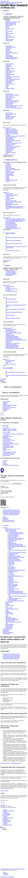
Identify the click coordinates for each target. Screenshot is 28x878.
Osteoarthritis (11, 579)
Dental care (8, 73)
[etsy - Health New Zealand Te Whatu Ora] (14, 862)
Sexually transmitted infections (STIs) (13, 621)
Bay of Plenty (8, 164)
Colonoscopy (8, 65)
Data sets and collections (11, 329)
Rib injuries (10, 583)
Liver (7, 614)
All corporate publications (11, 298)
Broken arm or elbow (12, 537)
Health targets (6, 285)
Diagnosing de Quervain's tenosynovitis (11, 512)
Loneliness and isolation (11, 152)
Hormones (8, 611)
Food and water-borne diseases (12, 608)
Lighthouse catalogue (10, 335)
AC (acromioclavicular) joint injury (15, 532)
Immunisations (6, 17)
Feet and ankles (9, 31)
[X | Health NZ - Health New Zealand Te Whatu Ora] (1, 867)
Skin (7, 38)
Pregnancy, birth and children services (13, 142)
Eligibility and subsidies (21, 162)
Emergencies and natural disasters (13, 76)
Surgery (7, 54)
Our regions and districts (11, 273)
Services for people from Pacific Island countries (16, 220)
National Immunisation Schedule (12, 100)
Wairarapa (8, 178)
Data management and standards (12, 337)
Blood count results (10, 63)
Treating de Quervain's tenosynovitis (10, 514)
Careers (12, 2)
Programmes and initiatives (11, 271)
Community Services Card (11, 225)
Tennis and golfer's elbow (13, 588)
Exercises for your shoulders (14, 559)
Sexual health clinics (10, 198)
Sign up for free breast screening (12, 94)
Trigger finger (11, 590)
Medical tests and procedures (12, 57)
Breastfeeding (8, 141)
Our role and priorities (10, 270)
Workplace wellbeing (10, 88)
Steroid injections (4, 790)
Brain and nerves (9, 25)
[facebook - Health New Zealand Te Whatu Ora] (1, 831)
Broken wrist (11, 547)
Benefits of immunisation (11, 106)
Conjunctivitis (8, 51)
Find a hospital (6, 162)
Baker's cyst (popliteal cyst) (14, 535)
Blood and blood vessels (11, 22)
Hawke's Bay (8, 167)
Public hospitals (9, 193)
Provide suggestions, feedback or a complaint (15, 348)
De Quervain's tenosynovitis (14, 555)
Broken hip (10, 541)
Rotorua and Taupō (10, 173)
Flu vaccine (8, 115)
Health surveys (9, 334)
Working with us (9, 275)
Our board (8, 287)
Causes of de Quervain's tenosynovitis (11, 509)
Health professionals (18, 2)
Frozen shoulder (11, 563)
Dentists (7, 197)
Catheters (8, 69)
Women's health (9, 40)
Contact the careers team (11, 364)
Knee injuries (11, 572)
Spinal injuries (11, 587)
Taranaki (7, 176)
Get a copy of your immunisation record (14, 107)
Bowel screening (9, 96)
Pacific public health (10, 80)
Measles (7, 50)
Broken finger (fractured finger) (14, 539)
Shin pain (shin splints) (13, 585)
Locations (5, 822)
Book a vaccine (9, 104)
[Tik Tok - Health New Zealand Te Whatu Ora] (1, 865)
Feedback (5, 192)
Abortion (7, 67)
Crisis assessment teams (10, 147)
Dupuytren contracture (13, 558)
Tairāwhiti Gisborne (10, 175)
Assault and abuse (9, 150)
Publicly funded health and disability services (15, 218)
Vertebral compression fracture (14, 598)
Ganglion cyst (11, 564)
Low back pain (11, 574)
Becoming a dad (9, 145)
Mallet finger (11, 577)
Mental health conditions (11, 618)
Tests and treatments (13, 16)
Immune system (9, 612)
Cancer (7, 26)
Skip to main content (5, 1)
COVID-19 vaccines (10, 117)
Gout (9, 565)
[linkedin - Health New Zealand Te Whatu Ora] (1, 834)
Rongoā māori (9, 55)
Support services (9, 203)
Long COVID (9, 48)
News (4, 297)
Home (4, 516)
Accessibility (5, 873)
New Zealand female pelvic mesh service (14, 206)
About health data (9, 330)
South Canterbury (9, 174)
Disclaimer (5, 823)
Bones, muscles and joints (11, 24)
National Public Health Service (12, 204)
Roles (7, 362)
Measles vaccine (9, 93)
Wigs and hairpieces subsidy (11, 224)
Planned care (8, 205)
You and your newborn (10, 144)
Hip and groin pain (12, 567)
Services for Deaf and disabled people (13, 201)
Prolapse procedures (10, 68)
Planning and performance (11, 274)
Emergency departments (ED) (12, 194)
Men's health (8, 35)
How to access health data (11, 331)
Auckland (8, 163)
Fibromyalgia (11, 561)
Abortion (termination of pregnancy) (13, 140)
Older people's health (10, 37)
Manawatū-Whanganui (10, 168)
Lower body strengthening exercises (15, 576)
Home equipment (9, 56)
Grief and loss (8, 151)
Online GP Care (6, 260)
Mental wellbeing (7, 19)
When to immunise (9, 103)
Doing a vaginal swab (10, 97)
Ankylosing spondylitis (13, 534)
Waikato (7, 177)
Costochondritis (11, 554)
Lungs (7, 34)
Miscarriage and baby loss (11, 137)
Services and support (7, 824)
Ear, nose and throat (10, 28)
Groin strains (11, 566)
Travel (7, 86)
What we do (6, 267)
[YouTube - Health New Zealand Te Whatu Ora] (1, 864)
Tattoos (7, 85)
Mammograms (9, 66)
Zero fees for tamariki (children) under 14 (14, 221)
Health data (6, 269)
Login (3, 380)
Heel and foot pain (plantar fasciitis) (15, 545)
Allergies (7, 20)
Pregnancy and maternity (15, 17)
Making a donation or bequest (12, 346)
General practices (9, 195)
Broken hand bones (12, 540)
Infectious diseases (9, 33)
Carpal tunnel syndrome (13, 553)
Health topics (6, 10)
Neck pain (10, 578)
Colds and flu (8, 45)
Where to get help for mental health (13, 146)
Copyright (5, 874)
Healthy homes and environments (12, 79)
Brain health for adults (10, 70)
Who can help (6, 217)
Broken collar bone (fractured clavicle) (16, 538)
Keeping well (20, 16)
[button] (3, 802)
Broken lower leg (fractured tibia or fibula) (17, 546)
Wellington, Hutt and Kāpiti (11, 180)
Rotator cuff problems (12, 584)
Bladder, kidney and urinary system (13, 21)
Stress (7, 153)
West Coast (8, 181)
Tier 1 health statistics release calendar (13, 332)
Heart (7, 32)
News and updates (7, 814)
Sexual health (8, 82)
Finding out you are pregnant (12, 130)
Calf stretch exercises (12, 599)
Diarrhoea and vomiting (10, 46)
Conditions (6, 16)
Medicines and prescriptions (11, 52)
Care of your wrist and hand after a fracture (17, 552)
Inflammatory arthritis (12, 571)
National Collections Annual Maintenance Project (16, 339)
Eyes (7, 30)
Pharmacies (8, 199)
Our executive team (10, 286)
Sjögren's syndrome (12, 586)
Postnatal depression (10, 139)
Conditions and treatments (8, 810)
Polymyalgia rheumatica (13, 581)
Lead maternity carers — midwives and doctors (15, 135)
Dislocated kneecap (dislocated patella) (16, 557)
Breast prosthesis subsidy (11, 223)
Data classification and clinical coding (13, 338)
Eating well (8, 75)
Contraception (9, 98)
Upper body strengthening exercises (15, 592)
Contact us (11, 269)
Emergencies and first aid (11, 58)
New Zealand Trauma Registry (12, 336)
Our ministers (8, 290)
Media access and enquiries (11, 344)
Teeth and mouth (9, 625)
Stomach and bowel (10, 39)
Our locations (8, 361)
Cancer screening (9, 72)
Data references (9, 341)
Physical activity (9, 81)
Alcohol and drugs (9, 148)
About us (5, 261)
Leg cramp (10, 573)
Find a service (13, 162)
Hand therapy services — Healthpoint (11, 763)
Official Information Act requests (12, 345)
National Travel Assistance (11, 227)
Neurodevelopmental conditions (12, 619)
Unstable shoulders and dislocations (15, 591)
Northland (8, 170)
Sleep (7, 87)
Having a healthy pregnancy (11, 131)
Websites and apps (7, 821)
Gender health (9, 77)
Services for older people (11, 200)
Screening (8, 134)
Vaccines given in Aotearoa (11, 101)
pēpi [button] (19, 678)
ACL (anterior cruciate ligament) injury (16, 533)
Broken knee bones (12, 543)
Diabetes (7, 27)
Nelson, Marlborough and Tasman (13, 169)
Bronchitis (8, 49)
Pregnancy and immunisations (12, 133)
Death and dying (9, 627)
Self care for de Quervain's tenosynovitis (11, 513)
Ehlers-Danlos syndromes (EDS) (15, 560)
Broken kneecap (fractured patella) (15, 544)
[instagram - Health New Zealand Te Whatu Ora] (1, 833)
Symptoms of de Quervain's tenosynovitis (11, 511)
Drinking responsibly (10, 74)
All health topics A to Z (8, 154)
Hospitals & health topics (6, 2)
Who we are (11, 267)
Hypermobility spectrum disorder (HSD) (16, 570)
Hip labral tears (11, 568)
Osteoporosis (11, 580)
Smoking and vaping (10, 83)
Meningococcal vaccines (11, 116)
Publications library (18, 267)
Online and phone (7, 229)
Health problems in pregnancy (12, 132)
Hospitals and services (8, 156)
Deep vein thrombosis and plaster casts (16, 600)
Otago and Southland (10, 171)
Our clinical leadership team (11, 288)
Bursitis (9, 548)
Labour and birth (9, 138)
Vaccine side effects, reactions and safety (14, 105)
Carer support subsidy (10, 222)
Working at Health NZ (10, 360)
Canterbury (8, 165)
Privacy (4, 872)
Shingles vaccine (9, 118)
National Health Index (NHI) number (13, 228)
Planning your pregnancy (11, 128)
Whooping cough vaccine (11, 114)
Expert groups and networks (11, 291)
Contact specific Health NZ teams (13, 343)
